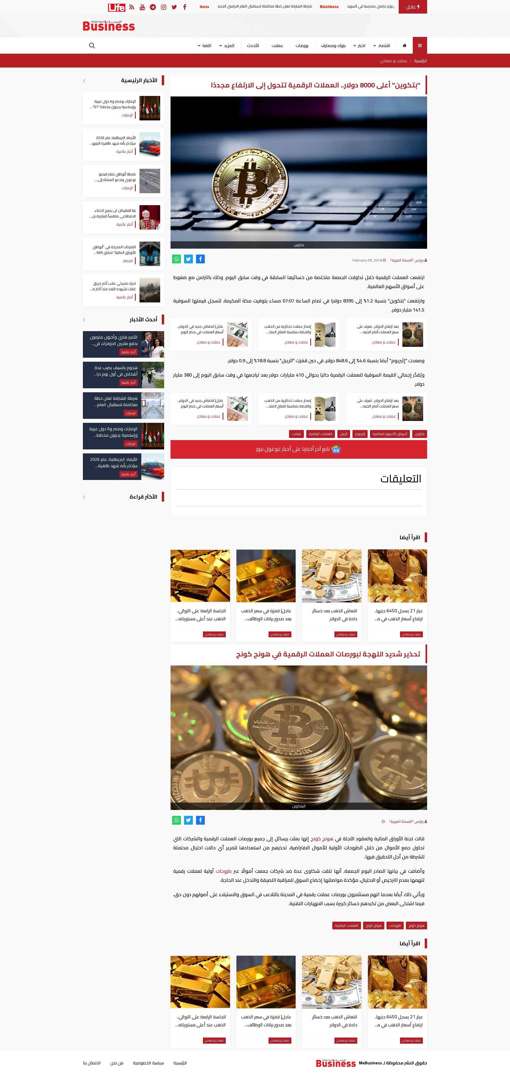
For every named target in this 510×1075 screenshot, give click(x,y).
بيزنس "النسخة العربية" (407, 260)
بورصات (302, 45)
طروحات (223, 871)
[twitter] (188, 259)
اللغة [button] (206, 45)
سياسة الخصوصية (148, 1063)
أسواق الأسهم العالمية (390, 434)
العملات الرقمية (320, 434)
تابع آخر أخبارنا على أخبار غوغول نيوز (293, 449)
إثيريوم (360, 434)
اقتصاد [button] (384, 45)
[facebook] (200, 259)
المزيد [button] (229, 45)
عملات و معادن (393, 60)
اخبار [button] (362, 45)
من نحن (117, 1063)
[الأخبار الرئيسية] (84, 80)
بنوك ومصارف (333, 45)
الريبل (343, 434)
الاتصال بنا (92, 1063)
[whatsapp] (176, 259)
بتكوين (419, 434)
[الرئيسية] (405, 45)
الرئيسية (420, 60)
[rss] (131, 6)
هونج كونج (322, 838)
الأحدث (253, 45)
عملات (277, 45)
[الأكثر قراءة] (84, 497)
